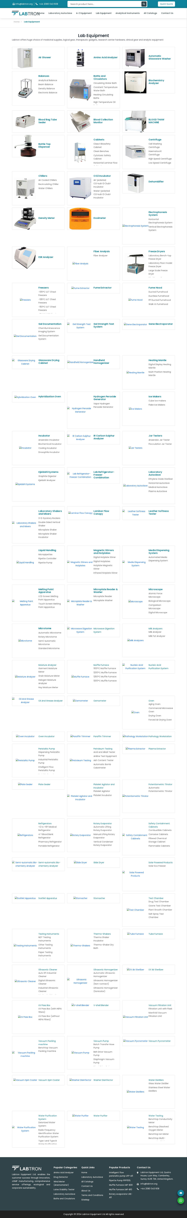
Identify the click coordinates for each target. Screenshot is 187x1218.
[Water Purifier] (80, 1115)
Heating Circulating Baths (103, 96)
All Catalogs (150, 13)
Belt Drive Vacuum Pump (103, 1053)
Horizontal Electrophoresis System (160, 221)
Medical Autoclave (158, 487)
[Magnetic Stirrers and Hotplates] (80, 564)
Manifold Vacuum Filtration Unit (158, 1014)
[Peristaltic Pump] (25, 760)
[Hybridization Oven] (25, 397)
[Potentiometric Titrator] (135, 796)
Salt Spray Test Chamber (156, 915)
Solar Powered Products (161, 862)
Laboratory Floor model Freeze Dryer (160, 265)
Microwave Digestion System (104, 630)
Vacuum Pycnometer (160, 1041)
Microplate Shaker (47, 529)
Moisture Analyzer (47, 665)
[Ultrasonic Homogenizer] (80, 981)
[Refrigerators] (25, 835)
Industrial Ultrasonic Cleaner (48, 989)
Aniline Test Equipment (105, 756)
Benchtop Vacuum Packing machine (48, 1049)
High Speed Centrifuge (160, 158)
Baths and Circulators (64, 1198)
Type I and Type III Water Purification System (47, 1144)
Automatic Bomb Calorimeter (102, 766)
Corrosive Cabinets (158, 834)
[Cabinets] (80, 152)
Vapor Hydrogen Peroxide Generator (103, 405)
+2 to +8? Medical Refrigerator (47, 828)
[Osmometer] (80, 700)
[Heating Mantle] (135, 372)
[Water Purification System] (25, 1129)
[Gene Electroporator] (135, 324)
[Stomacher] (80, 898)
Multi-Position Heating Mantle (160, 373)
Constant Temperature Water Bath (105, 89)
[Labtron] (25, 13)
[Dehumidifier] (135, 182)
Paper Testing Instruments (45, 954)
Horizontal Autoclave (159, 483)
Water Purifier (100, 1115)
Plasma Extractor (157, 748)
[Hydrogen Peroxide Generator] (80, 410)
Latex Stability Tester (64, 1189)
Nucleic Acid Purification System (158, 667)
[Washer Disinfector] (80, 1080)
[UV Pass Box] (25, 1017)
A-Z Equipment (84, 13)
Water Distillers (156, 1080)
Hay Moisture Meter (48, 687)
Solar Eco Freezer (157, 865)
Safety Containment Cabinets (159, 825)
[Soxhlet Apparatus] (25, 898)
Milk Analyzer (155, 632)
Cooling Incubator (47, 448)
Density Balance (46, 88)
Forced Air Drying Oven (160, 719)
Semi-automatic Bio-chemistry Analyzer (49, 864)
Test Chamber (156, 898)
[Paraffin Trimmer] (80, 736)
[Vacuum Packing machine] (25, 1054)
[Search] (144, 4)
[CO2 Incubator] (80, 188)
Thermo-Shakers (102, 933)
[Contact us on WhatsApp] (181, 1200)
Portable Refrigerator (49, 845)
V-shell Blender (101, 1005)
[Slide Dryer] (80, 862)
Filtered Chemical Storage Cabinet (158, 840)
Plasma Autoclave (158, 491)
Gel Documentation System (48, 337)
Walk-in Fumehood (158, 304)
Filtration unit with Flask (161, 1008)
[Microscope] (135, 601)
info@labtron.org (24, 3)
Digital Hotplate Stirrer (105, 557)
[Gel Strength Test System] (80, 326)
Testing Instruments (48, 933)
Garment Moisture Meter (47, 670)
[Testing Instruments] (25, 945)
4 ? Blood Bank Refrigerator (45, 836)
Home (41, 13)
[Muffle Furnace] (80, 676)
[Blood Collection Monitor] (80, 122)
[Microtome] (25, 641)
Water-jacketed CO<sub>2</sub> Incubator (102, 194)
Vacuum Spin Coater (49, 1080)
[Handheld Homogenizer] (80, 362)
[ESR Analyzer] (25, 258)
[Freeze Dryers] (135, 264)
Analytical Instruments (128, 13)
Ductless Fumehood (159, 295)
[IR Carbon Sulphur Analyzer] (80, 437)
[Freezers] (25, 300)
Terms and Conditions (92, 1195)
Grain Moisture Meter (49, 675)
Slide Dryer (99, 862)
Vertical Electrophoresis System (160, 228)
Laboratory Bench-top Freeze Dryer (160, 257)
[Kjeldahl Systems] (25, 484)
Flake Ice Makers (157, 404)
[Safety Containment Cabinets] (135, 837)
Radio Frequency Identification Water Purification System (48, 1133)
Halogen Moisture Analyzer (47, 681)
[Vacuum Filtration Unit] (135, 1017)
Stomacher (99, 898)
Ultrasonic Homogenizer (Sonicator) (106, 989)
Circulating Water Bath (105, 83)
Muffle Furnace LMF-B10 (120, 1189)
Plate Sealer (44, 784)
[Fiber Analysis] (80, 263)
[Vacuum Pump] (80, 1052)
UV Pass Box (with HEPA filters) (50, 1010)
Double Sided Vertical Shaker (49, 524)
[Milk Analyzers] (135, 640)
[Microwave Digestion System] (80, 630)
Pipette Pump (45, 562)
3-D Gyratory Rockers (49, 518)
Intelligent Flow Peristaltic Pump (46, 769)
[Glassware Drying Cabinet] (25, 362)
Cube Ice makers (157, 400)
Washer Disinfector (103, 1080)
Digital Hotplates (102, 561)
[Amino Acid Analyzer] (80, 58)
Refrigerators (45, 823)
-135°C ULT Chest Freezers (47, 301)
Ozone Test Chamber (160, 905)
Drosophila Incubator (49, 452)
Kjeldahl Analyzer (46, 480)
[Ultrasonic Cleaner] (25, 981)
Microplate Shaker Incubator (47, 535)
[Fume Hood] (135, 300)
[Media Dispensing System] (135, 564)
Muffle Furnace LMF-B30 (121, 1185)
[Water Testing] (135, 1127)
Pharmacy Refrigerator (50, 841)
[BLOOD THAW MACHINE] (135, 122)
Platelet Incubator (103, 795)
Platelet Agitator (102, 791)
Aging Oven (154, 704)
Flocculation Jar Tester (160, 444)
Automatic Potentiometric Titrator (160, 789)
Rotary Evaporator (103, 823)
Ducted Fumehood (158, 291)
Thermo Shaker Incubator (101, 939)
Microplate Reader (103, 596)
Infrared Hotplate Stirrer (105, 572)
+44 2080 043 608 (150, 1188)
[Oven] (135, 712)
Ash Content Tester (104, 760)
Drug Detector (61, 1177)
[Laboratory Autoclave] (135, 485)
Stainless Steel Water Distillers (159, 1089)
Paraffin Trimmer (102, 736)
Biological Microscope (159, 600)
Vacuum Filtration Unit (160, 1005)
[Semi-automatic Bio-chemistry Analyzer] (25, 864)
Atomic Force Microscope (155, 595)
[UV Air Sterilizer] (135, 969)
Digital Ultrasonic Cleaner (46, 982)
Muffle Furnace (101, 665)
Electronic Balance (47, 92)
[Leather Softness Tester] (135, 513)
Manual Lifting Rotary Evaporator (104, 836)
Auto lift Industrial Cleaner (47, 975)
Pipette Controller (47, 558)
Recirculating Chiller (48, 184)
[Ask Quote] (181, 1193)
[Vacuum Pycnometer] (135, 1041)
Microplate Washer (103, 600)
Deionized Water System (46, 1124)
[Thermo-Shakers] (80, 945)
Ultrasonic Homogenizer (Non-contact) (106, 982)
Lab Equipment (103, 13)
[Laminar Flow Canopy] (80, 513)
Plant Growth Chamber (160, 909)
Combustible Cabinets (160, 830)
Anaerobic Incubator (48, 439)
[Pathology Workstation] (135, 736)
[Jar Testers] (135, 448)
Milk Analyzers (155, 628)
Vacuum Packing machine (47, 1043)
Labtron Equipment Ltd (93, 1214)
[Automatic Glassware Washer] (135, 58)
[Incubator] (25, 448)
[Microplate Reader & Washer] (80, 603)
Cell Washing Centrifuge (155, 145)
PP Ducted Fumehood (160, 300)
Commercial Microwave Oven (161, 710)
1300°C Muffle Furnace (105, 680)
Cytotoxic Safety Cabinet (102, 157)
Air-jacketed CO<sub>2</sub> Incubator (102, 183)
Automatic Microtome (49, 632)
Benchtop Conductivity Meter (160, 1121)
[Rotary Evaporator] (80, 835)
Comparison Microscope (155, 607)
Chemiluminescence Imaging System (49, 330)
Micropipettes (45, 554)
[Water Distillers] (135, 1092)
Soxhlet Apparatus (47, 898)
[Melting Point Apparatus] (25, 603)
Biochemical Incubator (50, 444)
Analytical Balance (47, 80)
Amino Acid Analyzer (64, 1172)
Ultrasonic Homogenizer (106, 969)
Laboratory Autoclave (60, 13)
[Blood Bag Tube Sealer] (25, 122)
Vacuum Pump (101, 1041)
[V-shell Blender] (80, 1005)
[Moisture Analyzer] (25, 676)
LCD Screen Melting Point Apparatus (48, 598)
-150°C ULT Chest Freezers (47, 308)
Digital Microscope (158, 612)
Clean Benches (101, 151)
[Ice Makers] (135, 409)
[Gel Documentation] (25, 336)
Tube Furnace (156, 933)
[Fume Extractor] (80, 288)
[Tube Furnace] (135, 934)
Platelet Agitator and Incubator (104, 786)
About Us (85, 1190)
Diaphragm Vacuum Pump (104, 1061)
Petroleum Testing (103, 748)
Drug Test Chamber (159, 901)
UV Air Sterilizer (156, 969)
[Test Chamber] (135, 910)
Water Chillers (45, 188)
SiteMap (85, 1199)
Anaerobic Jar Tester (159, 439)
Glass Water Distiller (159, 1083)
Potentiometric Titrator (160, 784)
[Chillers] (25, 188)
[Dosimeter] (80, 219)
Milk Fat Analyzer (157, 636)
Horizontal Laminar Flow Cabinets (105, 164)
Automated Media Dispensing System (158, 559)
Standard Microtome (49, 648)
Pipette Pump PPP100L (120, 1180)
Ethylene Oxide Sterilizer (161, 478)
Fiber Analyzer (101, 255)
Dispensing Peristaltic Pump (49, 754)
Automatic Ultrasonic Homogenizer (104, 975)
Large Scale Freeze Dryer (158, 272)
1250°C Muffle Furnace (105, 676)
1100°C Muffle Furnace (105, 668)
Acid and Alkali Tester (104, 752)
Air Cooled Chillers (47, 180)
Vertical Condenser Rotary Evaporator (103, 843)
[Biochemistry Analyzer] (135, 82)
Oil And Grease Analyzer (50, 700)
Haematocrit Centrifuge (155, 153)
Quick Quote (166, 3)
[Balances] (25, 88)
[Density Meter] (25, 219)
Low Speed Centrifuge (160, 162)
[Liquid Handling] (25, 562)
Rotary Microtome (47, 636)
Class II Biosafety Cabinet (102, 145)
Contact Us (167, 13)
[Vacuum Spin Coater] (25, 1080)
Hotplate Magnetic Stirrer (103, 567)
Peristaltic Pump (46, 748)
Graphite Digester (47, 476)
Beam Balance (45, 84)
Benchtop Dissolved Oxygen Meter (159, 1128)
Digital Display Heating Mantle (160, 366)
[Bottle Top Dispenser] (25, 146)
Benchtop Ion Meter (159, 1134)
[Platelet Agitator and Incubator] (80, 797)
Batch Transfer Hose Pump (104, 1046)
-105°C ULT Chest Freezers (47, 293)
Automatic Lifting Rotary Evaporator (103, 828)
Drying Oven (155, 715)
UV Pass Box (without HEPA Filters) (49, 1018)
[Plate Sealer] (25, 784)
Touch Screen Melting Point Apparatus (49, 605)
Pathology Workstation (160, 736)
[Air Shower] (25, 58)
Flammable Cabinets (159, 845)
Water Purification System (47, 1117)
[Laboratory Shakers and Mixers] (25, 524)
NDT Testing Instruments (44, 939)
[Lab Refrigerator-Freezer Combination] (80, 475)
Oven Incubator (46, 736)
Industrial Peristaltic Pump (48, 761)
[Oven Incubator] (25, 736)
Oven (151, 700)
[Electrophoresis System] (135, 226)
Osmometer (100, 700)
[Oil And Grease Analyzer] (25, 700)
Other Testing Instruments (45, 946)
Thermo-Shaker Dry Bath (104, 946)
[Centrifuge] (135, 152)
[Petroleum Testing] (80, 760)
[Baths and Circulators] (80, 90)
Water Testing (156, 1115)
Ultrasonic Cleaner (47, 969)
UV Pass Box (44, 1005)
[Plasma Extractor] (135, 748)
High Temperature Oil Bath (104, 104)
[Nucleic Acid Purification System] (135, 666)
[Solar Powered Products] (135, 874)
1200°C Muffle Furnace (105, 672)
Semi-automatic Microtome (47, 642)
